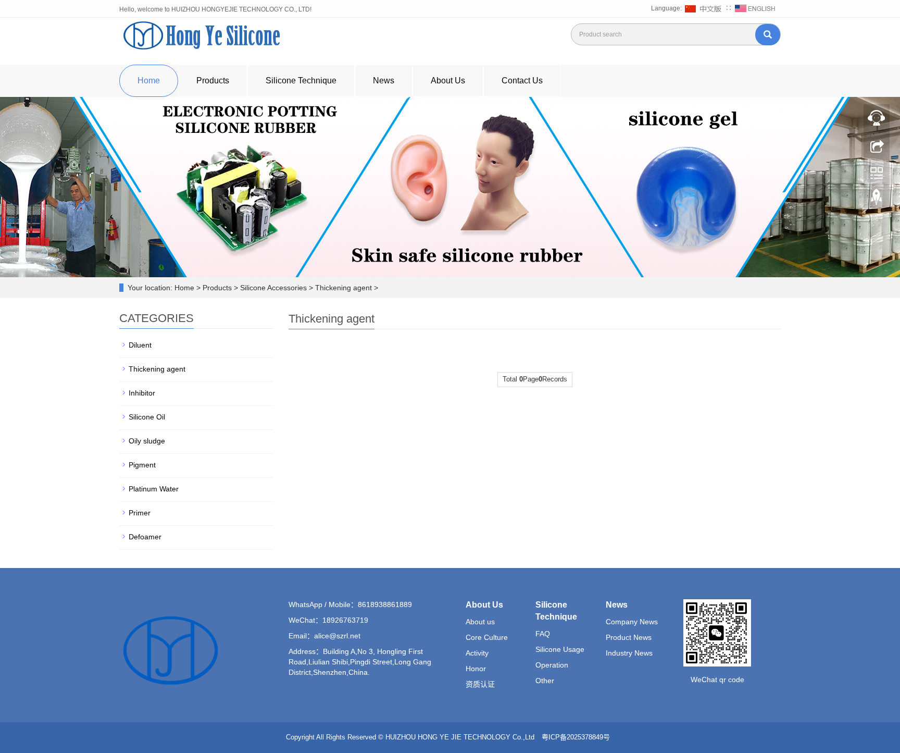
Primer (140, 513)
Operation (551, 665)
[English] (755, 8)
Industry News (629, 653)
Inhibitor (142, 393)
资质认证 (480, 684)
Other (544, 680)
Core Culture (487, 637)
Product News (629, 637)
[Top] (877, 200)
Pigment (142, 465)
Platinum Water (154, 489)
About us (480, 622)
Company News (632, 622)
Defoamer (145, 537)
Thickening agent (157, 369)
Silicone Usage (559, 649)
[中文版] (704, 8)
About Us (448, 80)
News (383, 80)
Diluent (140, 345)
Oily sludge (147, 441)
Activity (477, 653)
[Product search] (767, 34)
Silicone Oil (147, 417)
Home (149, 80)
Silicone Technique (301, 80)
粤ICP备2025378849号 (577, 737)
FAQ (542, 633)
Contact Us (522, 80)
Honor (476, 668)
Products (212, 80)
